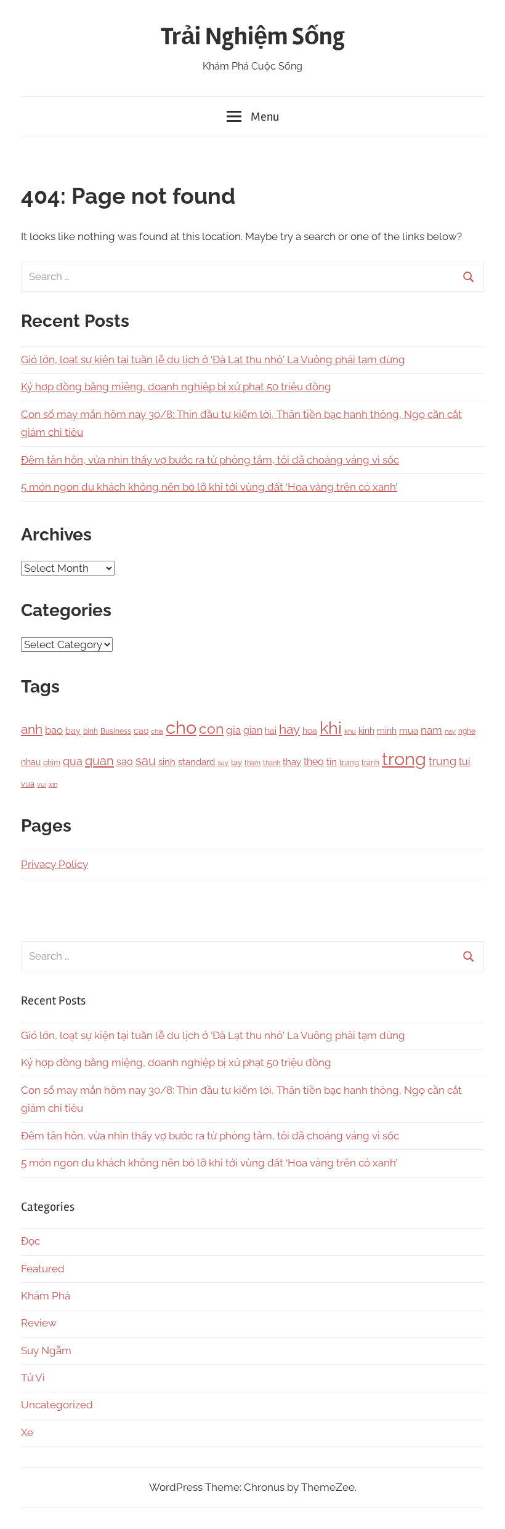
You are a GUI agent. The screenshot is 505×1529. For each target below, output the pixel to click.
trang (349, 762)
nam (431, 730)
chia (157, 731)
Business (115, 731)
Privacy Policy (54, 864)
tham (252, 762)
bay (73, 731)
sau (145, 761)
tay (236, 762)
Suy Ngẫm (46, 1350)
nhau (31, 762)
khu (350, 732)
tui (464, 762)
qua (73, 761)
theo (314, 762)
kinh (366, 731)
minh (387, 731)
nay (450, 731)
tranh (370, 762)
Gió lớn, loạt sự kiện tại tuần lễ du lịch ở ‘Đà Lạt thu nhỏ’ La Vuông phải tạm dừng (213, 359)
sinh (167, 762)
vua (27, 784)
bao (54, 730)
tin (331, 762)
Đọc (30, 1241)
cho (181, 727)
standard (196, 762)
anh (31, 729)
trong (404, 758)
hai (271, 731)
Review (39, 1323)
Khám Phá (45, 1296)
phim (51, 762)
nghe (466, 731)
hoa (309, 731)
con (211, 728)
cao (141, 731)
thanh (271, 762)
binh (90, 731)
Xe (27, 1432)
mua (408, 730)
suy (222, 762)
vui (41, 785)
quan (99, 760)
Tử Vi (33, 1377)
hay (289, 729)
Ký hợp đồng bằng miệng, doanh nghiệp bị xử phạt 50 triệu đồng (176, 386)
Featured (43, 1268)
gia (233, 730)
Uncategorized (57, 1405)
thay (292, 762)
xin (53, 785)
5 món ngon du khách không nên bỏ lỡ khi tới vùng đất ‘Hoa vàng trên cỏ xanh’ (209, 487)
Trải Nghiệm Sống (253, 37)
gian (252, 730)
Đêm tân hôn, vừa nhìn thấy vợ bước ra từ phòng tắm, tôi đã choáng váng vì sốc (210, 460)
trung (442, 761)
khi (331, 727)
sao (124, 762)
